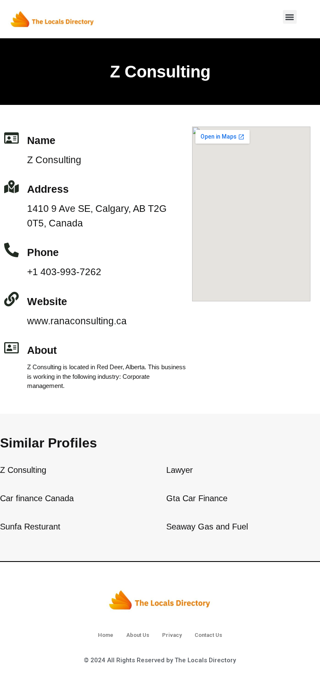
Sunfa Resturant (30, 526)
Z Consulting (23, 470)
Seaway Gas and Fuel (207, 526)
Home (105, 635)
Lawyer (179, 470)
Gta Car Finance (197, 498)
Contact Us (208, 635)
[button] (290, 17)
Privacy (172, 635)
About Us (137, 635)
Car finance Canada (37, 498)
